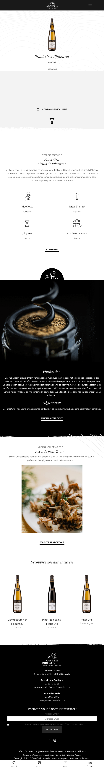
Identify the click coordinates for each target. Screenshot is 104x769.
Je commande (52, 249)
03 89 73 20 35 (52, 683)
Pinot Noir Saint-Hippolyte (52, 622)
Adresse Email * (52, 713)
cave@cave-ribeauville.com (52, 700)
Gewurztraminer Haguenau (17, 622)
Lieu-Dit (17, 627)
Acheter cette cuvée (52, 418)
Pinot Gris (86, 619)
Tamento (86, 758)
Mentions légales (59, 758)
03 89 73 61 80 (52, 696)
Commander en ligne (54, 109)
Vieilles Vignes (86, 623)
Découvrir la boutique (52, 542)
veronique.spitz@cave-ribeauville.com (52, 687)
